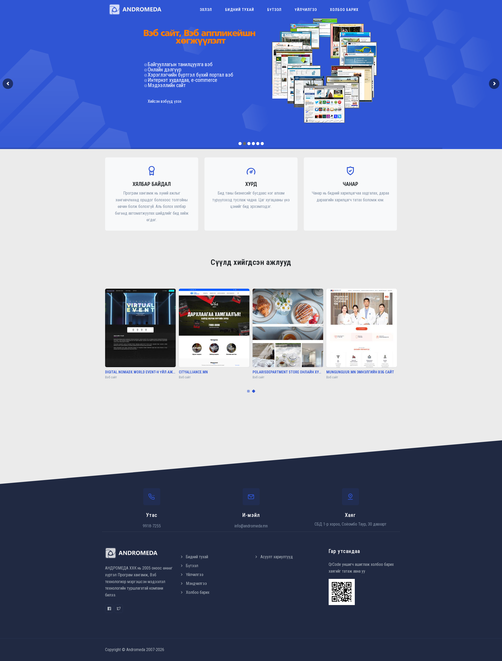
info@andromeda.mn (251, 525)
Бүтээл (274, 10)
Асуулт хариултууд (276, 556)
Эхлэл (206, 10)
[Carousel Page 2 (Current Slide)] (253, 391)
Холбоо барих (344, 10)
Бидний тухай (239, 10)
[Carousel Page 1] (248, 391)
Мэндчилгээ (196, 583)
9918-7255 (152, 525)
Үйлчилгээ (306, 10)
